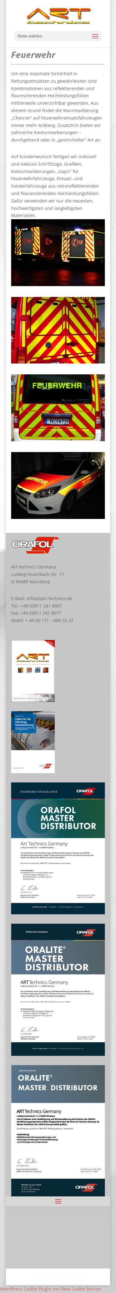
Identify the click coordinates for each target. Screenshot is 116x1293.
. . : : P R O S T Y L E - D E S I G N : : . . (58, 1276)
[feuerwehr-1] (58, 284)
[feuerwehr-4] (58, 517)
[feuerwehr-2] (58, 362)
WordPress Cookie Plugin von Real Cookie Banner (50, 1289)
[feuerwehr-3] (58, 439)
